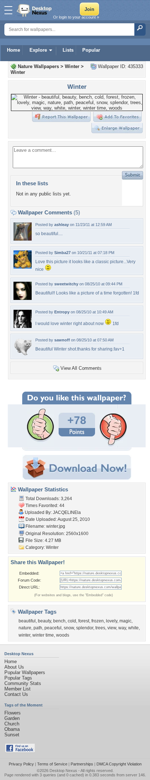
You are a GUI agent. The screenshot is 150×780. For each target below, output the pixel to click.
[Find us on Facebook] (20, 751)
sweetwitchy (66, 284)
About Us (14, 667)
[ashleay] (22, 239)
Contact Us (16, 694)
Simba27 (62, 252)
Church (11, 723)
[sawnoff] (22, 354)
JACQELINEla (67, 512)
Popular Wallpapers (24, 672)
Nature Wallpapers (38, 66)
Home (13, 50)
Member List (17, 689)
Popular (91, 50)
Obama (12, 729)
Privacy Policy (21, 764)
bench (59, 620)
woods (62, 635)
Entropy (62, 312)
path (37, 627)
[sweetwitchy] (22, 298)
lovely (111, 620)
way (122, 627)
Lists (68, 50)
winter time (43, 635)
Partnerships (82, 764)
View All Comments (81, 368)
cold (72, 620)
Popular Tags (18, 678)
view (111, 627)
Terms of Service (52, 764)
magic (125, 620)
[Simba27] (22, 267)
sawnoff (62, 340)
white (133, 627)
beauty (44, 620)
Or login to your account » (76, 17)
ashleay (61, 224)
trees (100, 627)
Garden (12, 718)
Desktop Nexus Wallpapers (35, 10)
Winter (72, 66)
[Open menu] (8, 10)
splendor (84, 627)
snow (69, 627)
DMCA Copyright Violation (119, 764)
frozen (97, 620)
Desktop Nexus (63, 770)
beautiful (27, 620)
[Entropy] (22, 326)
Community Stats (22, 683)
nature (25, 627)
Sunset (11, 734)
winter (24, 635)
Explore (38, 50)
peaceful (53, 627)
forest (83, 620)
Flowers (12, 713)
